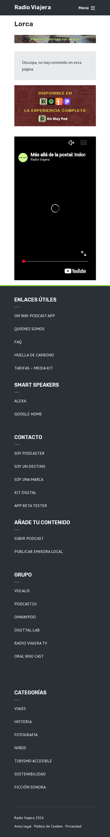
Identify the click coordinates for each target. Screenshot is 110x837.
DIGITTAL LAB (27, 629)
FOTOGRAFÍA (26, 734)
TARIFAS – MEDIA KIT (33, 368)
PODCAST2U (25, 603)
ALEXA (20, 400)
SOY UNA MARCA (28, 479)
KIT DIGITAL (25, 492)
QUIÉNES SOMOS (29, 328)
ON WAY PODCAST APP (34, 315)
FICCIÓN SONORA (30, 787)
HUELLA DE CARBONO (34, 354)
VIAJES (20, 708)
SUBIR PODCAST (29, 538)
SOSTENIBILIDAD (30, 773)
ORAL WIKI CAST (29, 656)
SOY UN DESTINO (29, 466)
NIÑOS (20, 747)
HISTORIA (23, 721)
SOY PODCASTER (29, 453)
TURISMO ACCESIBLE (33, 760)
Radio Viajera (32, 7)
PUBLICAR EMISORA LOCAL (38, 551)
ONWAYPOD (25, 616)
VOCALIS (22, 590)
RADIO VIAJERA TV (30, 643)
